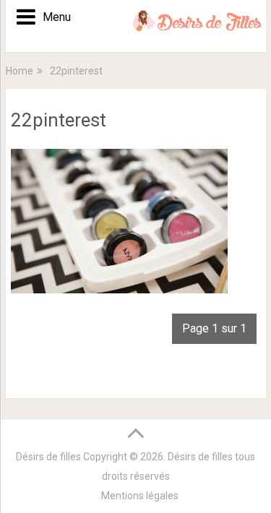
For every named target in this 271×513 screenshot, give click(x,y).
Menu (52, 17)
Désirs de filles (48, 456)
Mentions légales (139, 495)
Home (19, 71)
